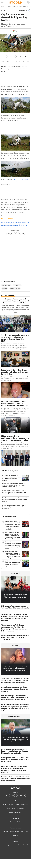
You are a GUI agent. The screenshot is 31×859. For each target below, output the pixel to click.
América (5, 804)
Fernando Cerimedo (21, 6)
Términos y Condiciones (9, 845)
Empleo (19, 822)
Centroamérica (20, 808)
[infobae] (15, 2)
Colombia (11, 804)
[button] (2, 2)
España (17, 804)
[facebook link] (6, 795)
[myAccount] (28, 2)
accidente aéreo (6, 285)
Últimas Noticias (13, 812)
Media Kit (15, 835)
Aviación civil (17, 285)
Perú (13, 808)
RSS (20, 812)
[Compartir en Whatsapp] (5, 57)
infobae (3, 10)
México (9, 808)
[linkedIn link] (24, 795)
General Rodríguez (15, 288)
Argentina (5, 831)
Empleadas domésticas (9, 6)
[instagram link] (13, 795)
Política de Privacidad (22, 845)
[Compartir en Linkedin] (16, 57)
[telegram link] (21, 795)
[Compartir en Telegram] (20, 57)
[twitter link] (10, 795)
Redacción (13, 822)
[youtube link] (17, 795)
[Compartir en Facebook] (9, 57)
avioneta (4, 288)
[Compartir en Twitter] (12, 57)
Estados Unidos (24, 804)
